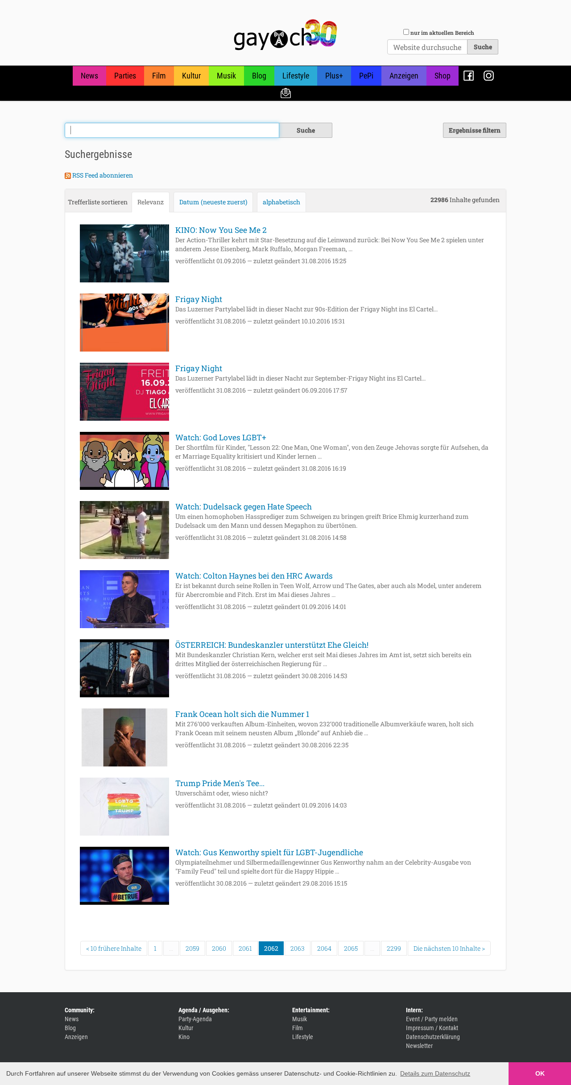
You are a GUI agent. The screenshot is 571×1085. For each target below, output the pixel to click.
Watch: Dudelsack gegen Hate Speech (243, 506)
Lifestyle (295, 75)
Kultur (191, 75)
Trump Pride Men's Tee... (220, 783)
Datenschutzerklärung (433, 1036)
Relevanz (150, 202)
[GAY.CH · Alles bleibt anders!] (285, 34)
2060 (219, 948)
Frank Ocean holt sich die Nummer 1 (242, 714)
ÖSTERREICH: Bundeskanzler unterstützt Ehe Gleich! (271, 645)
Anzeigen (403, 75)
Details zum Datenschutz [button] (435, 1073)
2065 (351, 948)
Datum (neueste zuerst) (213, 202)
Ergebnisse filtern (475, 130)
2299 (394, 948)
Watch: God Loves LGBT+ (220, 437)
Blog (259, 75)
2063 (297, 948)
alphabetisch (281, 202)
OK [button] (540, 1073)
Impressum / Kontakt (432, 1027)
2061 (245, 948)
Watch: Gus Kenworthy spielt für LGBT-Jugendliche (269, 852)
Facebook (469, 75)
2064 (324, 948)
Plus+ (334, 75)
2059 (192, 948)
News (89, 75)
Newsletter (286, 92)
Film (159, 75)
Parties (125, 75)
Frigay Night (198, 299)
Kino (184, 1036)
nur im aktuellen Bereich (442, 32)
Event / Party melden (432, 1019)
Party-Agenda (195, 1019)
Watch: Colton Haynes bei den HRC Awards (254, 576)
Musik (226, 75)
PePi (366, 75)
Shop (442, 75)
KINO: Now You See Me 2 (221, 230)
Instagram (489, 75)
